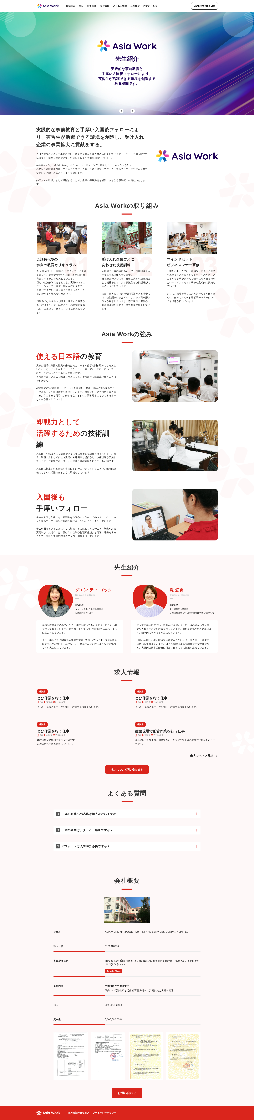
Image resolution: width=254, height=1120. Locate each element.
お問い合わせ (150, 6)
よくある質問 (120, 6)
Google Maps (113, 971)
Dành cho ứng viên (204, 6)
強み (81, 6)
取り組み (70, 6)
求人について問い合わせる (127, 769)
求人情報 (104, 6)
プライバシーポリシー (104, 1112)
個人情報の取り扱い (78, 1112)
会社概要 (135, 6)
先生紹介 (91, 6)
